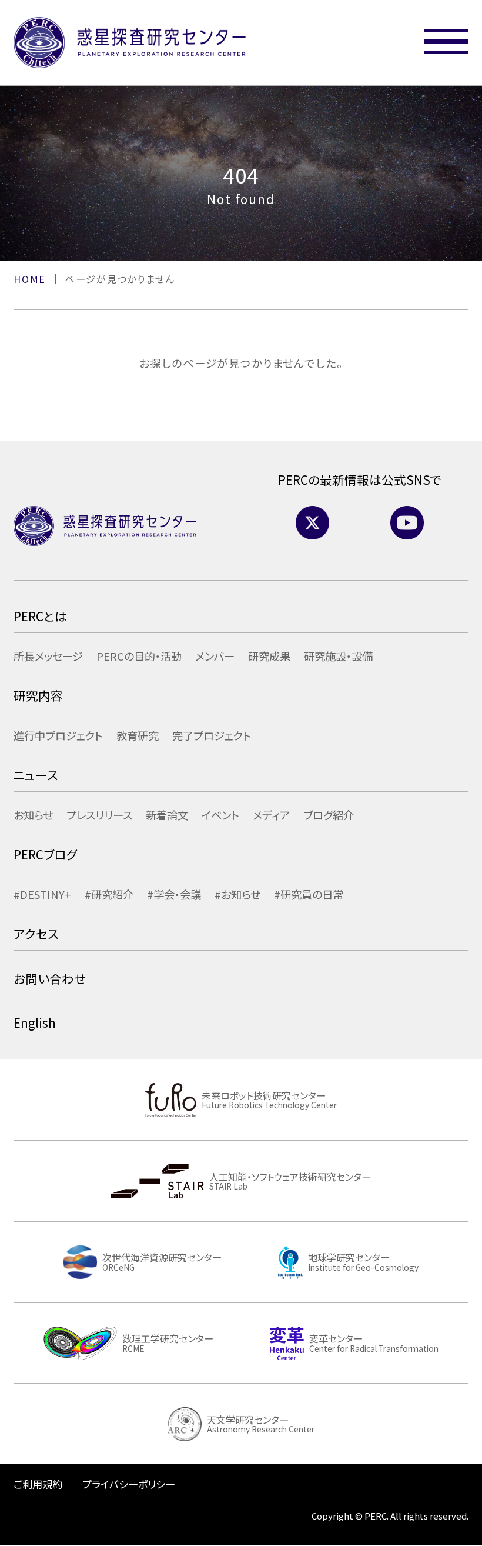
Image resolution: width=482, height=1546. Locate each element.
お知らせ (33, 814)
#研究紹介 (109, 894)
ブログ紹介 (328, 814)
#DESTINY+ (42, 894)
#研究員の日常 (308, 894)
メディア (271, 814)
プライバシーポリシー (128, 1484)
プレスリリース (99, 814)
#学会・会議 (174, 894)
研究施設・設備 (338, 656)
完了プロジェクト (211, 735)
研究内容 (38, 695)
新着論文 (167, 814)
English (35, 1022)
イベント (220, 814)
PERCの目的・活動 (139, 656)
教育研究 (137, 735)
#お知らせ (237, 894)
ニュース (36, 775)
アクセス (36, 933)
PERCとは (40, 616)
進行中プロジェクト (58, 735)
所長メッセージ (48, 656)
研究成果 (269, 656)
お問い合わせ (50, 978)
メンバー (215, 656)
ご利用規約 (38, 1484)
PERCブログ (45, 854)
